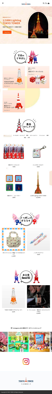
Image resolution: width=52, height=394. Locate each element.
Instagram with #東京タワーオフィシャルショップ (27, 328)
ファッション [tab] (42, 135)
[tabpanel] (26, 169)
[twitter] (28, 384)
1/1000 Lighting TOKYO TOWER (38, 195)
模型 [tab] (27, 135)
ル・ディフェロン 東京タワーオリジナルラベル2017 (38, 310)
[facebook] (30, 384)
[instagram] (21, 384)
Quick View (13, 162)
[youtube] (25, 384)
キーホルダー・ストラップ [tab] (19, 135)
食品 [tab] (25, 137)
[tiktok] (23, 384)
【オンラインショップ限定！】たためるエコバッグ (13, 253)
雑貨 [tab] (47, 135)
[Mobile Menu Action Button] (3, 3)
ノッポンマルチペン (38, 252)
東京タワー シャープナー (13, 195)
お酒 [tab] (29, 137)
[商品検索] (43, 3)
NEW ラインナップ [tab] (8, 135)
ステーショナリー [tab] (34, 135)
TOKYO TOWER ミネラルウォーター (13, 310)
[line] (27, 384)
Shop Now (7, 32)
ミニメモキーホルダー (38, 165)
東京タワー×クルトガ (13, 165)
